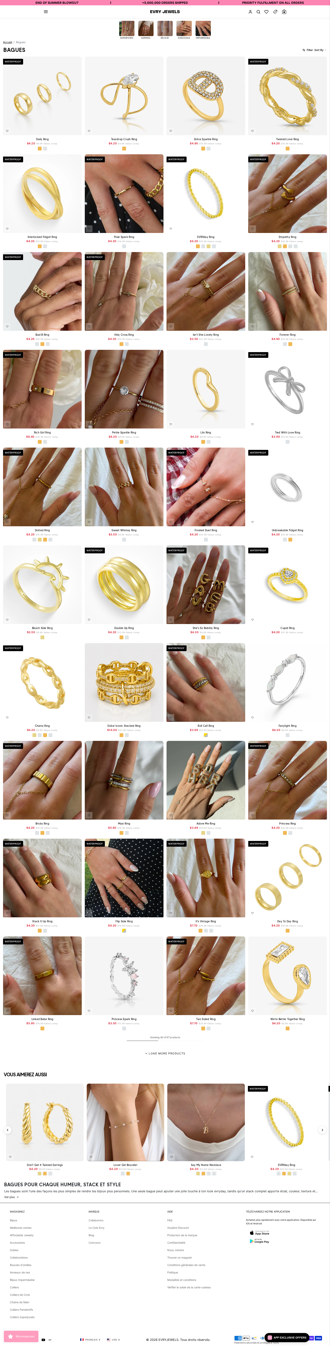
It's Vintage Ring (206, 921)
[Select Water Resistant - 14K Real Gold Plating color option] (208, 246)
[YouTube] (43, 1340)
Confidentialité (176, 1242)
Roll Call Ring (206, 726)
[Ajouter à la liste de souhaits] (7, 131)
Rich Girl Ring (42, 432)
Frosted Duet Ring (206, 530)
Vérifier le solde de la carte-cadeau (189, 1287)
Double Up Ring (124, 628)
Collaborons (96, 1220)
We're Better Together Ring (287, 1019)
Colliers (14, 1287)
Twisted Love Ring (287, 139)
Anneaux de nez (20, 1272)
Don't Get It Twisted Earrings (45, 1165)
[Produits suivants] (322, 1130)
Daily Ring (42, 139)
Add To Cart (68, 130)
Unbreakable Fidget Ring (287, 530)
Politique (172, 1272)
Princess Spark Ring (124, 1019)
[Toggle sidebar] (275, 11)
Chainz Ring (42, 726)
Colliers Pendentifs (21, 1309)
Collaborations (19, 1257)
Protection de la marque (182, 1235)
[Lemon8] (50, 1340)
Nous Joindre (175, 1250)
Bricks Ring (42, 823)
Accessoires (17, 1242)
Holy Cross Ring (124, 334)
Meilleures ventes (21, 1227)
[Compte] (250, 12)
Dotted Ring (42, 530)
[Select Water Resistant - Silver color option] (203, 246)
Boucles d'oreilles (20, 1265)
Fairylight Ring (288, 726)
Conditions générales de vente (186, 1265)
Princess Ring (287, 823)
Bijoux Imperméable (22, 1279)
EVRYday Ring (205, 237)
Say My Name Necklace (206, 1165)
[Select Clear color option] (287, 637)
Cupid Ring (288, 628)
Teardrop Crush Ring (124, 139)
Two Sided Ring (206, 1019)
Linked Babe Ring (42, 1019)
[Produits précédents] (7, 1130)
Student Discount (178, 1227)
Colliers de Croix (20, 1294)
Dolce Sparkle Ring (206, 139)
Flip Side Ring (124, 921)
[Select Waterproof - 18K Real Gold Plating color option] (39, 148)
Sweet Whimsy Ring (124, 530)
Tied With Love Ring (287, 432)
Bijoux (13, 1220)
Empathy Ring (287, 237)
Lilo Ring (206, 432)
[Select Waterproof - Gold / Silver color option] (206, 735)
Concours (94, 1242)
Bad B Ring (42, 334)
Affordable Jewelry (22, 1235)
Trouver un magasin (179, 1257)
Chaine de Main (19, 1302)
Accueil (7, 42)
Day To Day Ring (287, 921)
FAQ (169, 1220)
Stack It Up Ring (42, 921)
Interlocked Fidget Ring (42, 237)
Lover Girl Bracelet (125, 1165)
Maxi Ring (124, 823)
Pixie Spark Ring (124, 237)
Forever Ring (288, 334)
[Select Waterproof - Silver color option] (45, 148)
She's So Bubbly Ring (206, 628)
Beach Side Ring (42, 628)
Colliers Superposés (22, 1317)
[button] (45, 12)
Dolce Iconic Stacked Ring (124, 726)
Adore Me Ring (206, 823)
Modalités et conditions (181, 1279)
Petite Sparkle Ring (124, 432)
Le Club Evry (96, 1227)
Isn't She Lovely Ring (206, 334)
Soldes (14, 1250)
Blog (91, 1235)
